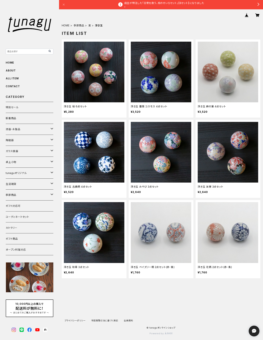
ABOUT (11, 70)
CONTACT (13, 86)
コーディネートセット (17, 216)
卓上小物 (11, 162)
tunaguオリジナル (16, 172)
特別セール (12, 107)
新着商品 (11, 118)
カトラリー (11, 227)
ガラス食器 (12, 151)
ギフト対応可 (13, 205)
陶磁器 (10, 140)
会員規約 (128, 320)
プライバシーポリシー (75, 320)
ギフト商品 (12, 238)
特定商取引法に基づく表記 (104, 320)
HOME (66, 25)
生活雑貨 (11, 183)
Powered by (157, 333)
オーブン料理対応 (16, 249)
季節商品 (79, 25)
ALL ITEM (12, 78)
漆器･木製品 (13, 129)
